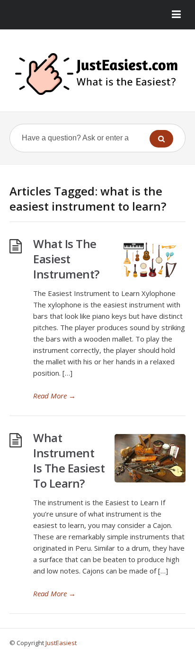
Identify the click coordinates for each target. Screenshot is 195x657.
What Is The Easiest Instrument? (66, 259)
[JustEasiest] (97, 74)
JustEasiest (61, 642)
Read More (54, 395)
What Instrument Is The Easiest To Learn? (69, 460)
